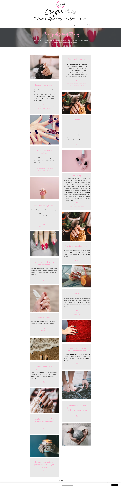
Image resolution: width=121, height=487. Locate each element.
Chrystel (60, 12)
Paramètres (108, 485)
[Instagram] (89, 25)
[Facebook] (87, 25)
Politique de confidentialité (67, 485)
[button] (51, 25)
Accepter (115, 485)
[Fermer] (119, 485)
